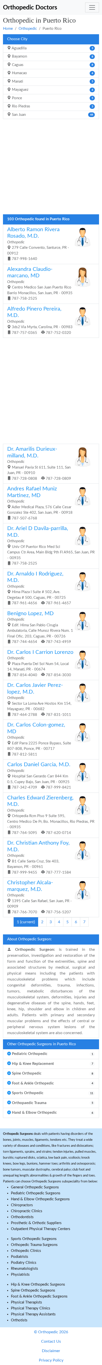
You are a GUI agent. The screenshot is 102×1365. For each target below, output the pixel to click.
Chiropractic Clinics (26, 1211)
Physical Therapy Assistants (33, 1314)
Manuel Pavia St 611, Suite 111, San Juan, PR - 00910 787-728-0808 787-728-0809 (39, 463)
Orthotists (19, 1320)
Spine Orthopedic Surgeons (33, 1290)
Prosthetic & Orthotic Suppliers (36, 1223)
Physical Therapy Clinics (30, 1308)
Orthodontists (22, 1217)
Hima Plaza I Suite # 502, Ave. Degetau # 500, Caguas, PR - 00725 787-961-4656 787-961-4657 (39, 588)
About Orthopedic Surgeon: (29, 939)
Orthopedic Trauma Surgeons (34, 1245)
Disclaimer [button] (51, 1351)
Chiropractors (22, 1205)
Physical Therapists (26, 1302)
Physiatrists (20, 1274)
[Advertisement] (51, 168)
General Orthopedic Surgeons (35, 1187)
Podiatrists (19, 1257)
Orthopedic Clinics (26, 1251)
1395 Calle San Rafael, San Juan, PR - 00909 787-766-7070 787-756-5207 (39, 897)
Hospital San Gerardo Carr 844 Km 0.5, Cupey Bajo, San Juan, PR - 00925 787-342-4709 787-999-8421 (39, 775)
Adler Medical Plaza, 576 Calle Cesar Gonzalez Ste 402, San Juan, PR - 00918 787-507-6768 (40, 503)
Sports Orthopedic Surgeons (34, 1239)
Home (8, 29)
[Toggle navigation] (92, 7)
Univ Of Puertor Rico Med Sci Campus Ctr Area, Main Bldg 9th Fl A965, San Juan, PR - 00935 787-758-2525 (51, 545)
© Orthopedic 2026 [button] (51, 1332)
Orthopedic (28, 29)
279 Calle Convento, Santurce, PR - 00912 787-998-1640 (38, 244)
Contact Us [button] (51, 1341)
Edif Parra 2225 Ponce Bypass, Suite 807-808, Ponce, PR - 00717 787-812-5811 (39, 739)
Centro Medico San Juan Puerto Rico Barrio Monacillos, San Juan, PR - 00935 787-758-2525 (40, 284)
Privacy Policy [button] (51, 1360)
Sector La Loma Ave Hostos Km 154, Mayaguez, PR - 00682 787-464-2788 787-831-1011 (39, 700)
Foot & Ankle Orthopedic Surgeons (39, 1296)
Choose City (17, 39)
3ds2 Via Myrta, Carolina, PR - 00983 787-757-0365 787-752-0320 (40, 320)
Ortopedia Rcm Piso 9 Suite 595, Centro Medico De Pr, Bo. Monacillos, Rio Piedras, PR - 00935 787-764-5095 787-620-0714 (50, 815)
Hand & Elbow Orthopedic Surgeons (40, 1199)
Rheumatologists (24, 1268)
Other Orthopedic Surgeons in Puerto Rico (41, 1044)
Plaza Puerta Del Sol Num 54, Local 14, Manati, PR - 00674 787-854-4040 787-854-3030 (40, 663)
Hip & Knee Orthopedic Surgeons (38, 1284)
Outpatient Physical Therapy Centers (40, 1229)
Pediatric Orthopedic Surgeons (35, 1193)
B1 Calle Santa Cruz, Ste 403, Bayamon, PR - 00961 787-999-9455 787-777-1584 (39, 857)
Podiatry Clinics (23, 1263)
